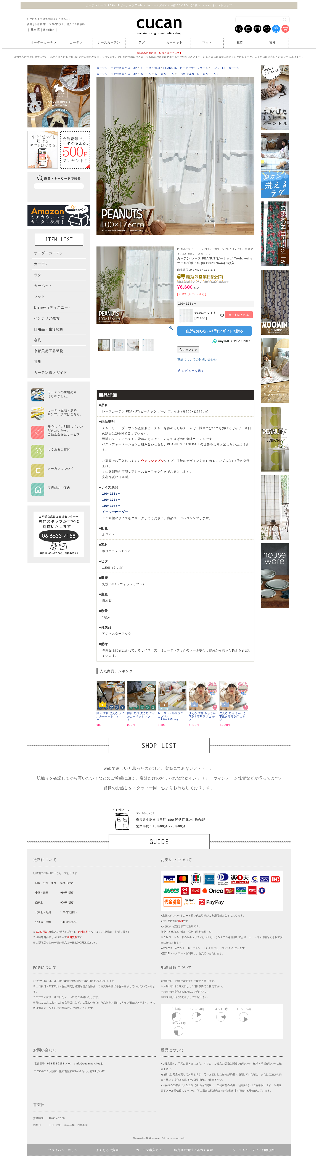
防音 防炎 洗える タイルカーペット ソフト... (141, 716)
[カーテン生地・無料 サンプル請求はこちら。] (57, 417)
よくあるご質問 (107, 1150)
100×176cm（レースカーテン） (198, 74)
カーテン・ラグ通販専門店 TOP (116, 67)
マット (207, 42)
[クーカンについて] (57, 474)
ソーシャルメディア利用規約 (254, 1150)
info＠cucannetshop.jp (89, 1063)
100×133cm (111, 493)
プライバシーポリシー (64, 1150)
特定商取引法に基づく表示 (193, 1150)
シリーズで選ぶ (150, 67)
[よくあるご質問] (57, 455)
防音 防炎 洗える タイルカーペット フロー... (110, 716)
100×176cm (111, 499)
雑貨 (240, 42)
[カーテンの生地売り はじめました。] (57, 399)
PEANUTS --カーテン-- (227, 67)
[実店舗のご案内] (57, 493)
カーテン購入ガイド (150, 1150)
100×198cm (111, 505)
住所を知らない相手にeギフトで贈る (214, 331)
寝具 (272, 42)
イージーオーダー (115, 512)
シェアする (189, 349)
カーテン (76, 42)
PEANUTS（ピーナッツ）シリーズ (185, 67)
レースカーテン (109, 42)
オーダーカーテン (43, 42)
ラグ (141, 42)
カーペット (174, 42)
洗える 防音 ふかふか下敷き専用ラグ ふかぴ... (202, 716)
